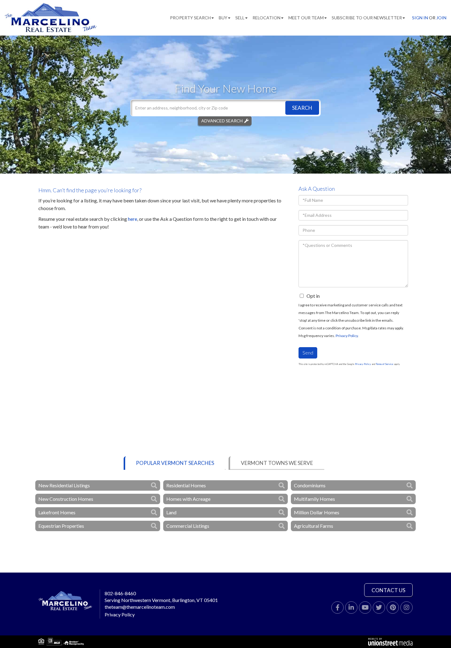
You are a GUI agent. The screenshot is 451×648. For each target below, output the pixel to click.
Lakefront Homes (56, 512)
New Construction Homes (65, 499)
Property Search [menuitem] (190, 17)
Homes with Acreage (188, 499)
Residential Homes (186, 485)
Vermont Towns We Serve (277, 463)
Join (441, 17)
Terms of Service (384, 364)
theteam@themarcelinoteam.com (140, 607)
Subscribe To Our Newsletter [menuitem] (367, 17)
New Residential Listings (64, 485)
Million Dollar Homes (316, 512)
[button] (302, 108)
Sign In (420, 17)
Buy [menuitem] (223, 17)
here (132, 219)
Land (171, 512)
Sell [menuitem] (240, 17)
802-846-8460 (120, 593)
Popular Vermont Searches (175, 463)
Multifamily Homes (314, 499)
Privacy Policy (347, 335)
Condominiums (310, 485)
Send (308, 352)
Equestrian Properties (61, 526)
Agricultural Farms (313, 526)
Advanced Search (222, 120)
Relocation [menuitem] (266, 17)
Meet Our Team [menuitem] (306, 17)
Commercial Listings (187, 526)
